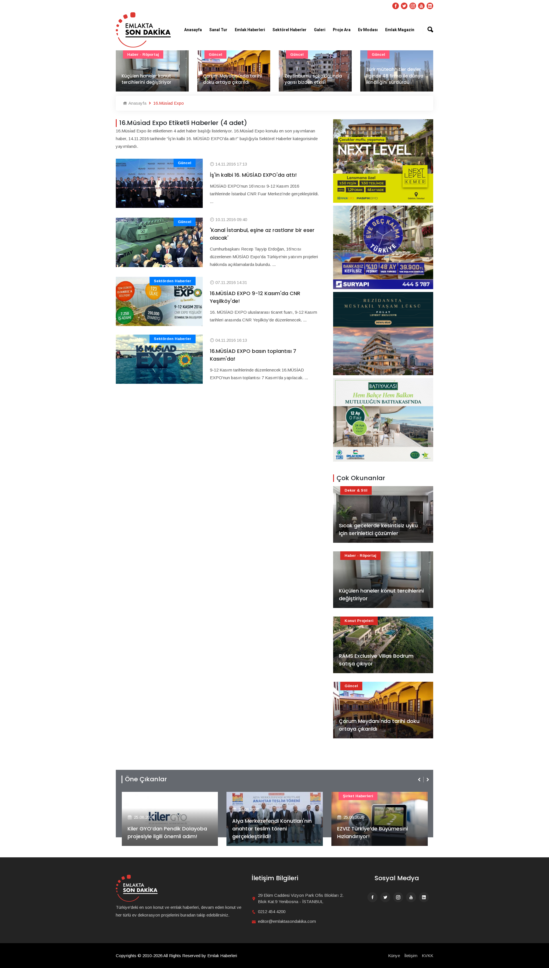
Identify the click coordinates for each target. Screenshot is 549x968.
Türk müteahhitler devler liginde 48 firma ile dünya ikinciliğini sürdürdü (313, 75)
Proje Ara (342, 30)
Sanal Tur (218, 30)
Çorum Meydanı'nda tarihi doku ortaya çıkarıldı (151, 79)
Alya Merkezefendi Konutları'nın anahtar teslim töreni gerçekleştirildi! (167, 828)
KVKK (427, 955)
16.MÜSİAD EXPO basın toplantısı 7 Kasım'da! (253, 354)
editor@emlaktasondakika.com (287, 921)
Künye (394, 955)
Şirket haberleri (253, 796)
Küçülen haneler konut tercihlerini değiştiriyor (381, 594)
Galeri (319, 30)
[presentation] (419, 779)
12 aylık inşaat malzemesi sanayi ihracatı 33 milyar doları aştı (394, 75)
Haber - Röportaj (360, 555)
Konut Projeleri (359, 621)
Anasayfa (193, 30)
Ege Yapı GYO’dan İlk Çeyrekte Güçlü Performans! (376, 832)
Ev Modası (368, 30)
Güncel (134, 54)
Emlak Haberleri (250, 30)
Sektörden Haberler (172, 281)
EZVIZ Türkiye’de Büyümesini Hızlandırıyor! (267, 832)
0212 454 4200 (271, 911)
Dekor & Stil (356, 490)
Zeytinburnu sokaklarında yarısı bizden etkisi (231, 79)
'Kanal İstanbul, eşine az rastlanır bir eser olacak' (262, 233)
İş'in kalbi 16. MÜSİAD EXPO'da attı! (253, 174)
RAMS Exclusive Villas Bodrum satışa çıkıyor (376, 659)
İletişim (410, 955)
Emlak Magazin (399, 30)
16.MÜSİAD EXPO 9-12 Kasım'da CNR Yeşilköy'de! (255, 297)
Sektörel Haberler (289, 30)
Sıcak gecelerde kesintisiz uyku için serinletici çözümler (378, 529)
